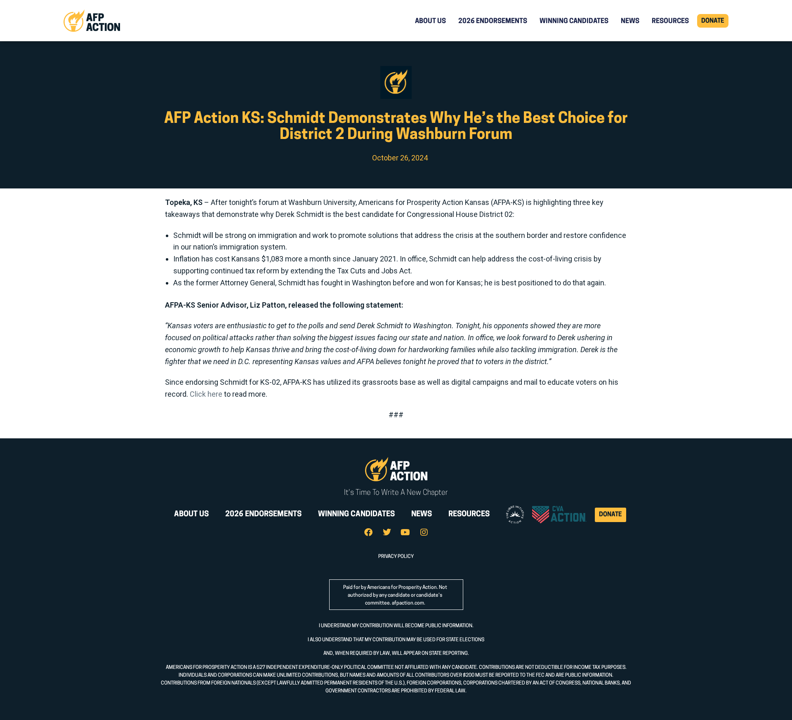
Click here (206, 394)
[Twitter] (387, 532)
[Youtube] (405, 532)
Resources (670, 21)
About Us (430, 21)
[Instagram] (424, 532)
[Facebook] (368, 532)
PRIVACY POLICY (396, 556)
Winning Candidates (574, 21)
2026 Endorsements (492, 21)
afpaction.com (408, 603)
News (630, 21)
